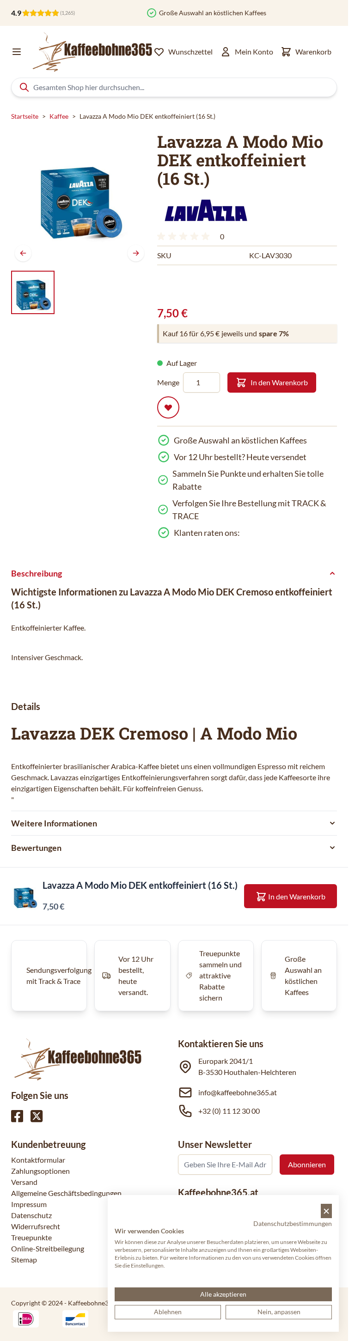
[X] (37, 1116)
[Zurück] (23, 253)
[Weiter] (136, 253)
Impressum (29, 1204)
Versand (24, 1181)
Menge (168, 382)
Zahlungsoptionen (40, 1170)
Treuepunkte (31, 1237)
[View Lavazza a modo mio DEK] (33, 292)
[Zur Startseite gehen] (91, 52)
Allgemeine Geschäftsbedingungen (66, 1193)
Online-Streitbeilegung (47, 1248)
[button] (205, 210)
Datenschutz (31, 1215)
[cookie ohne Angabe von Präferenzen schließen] (326, 1211)
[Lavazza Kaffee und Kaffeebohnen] (205, 210)
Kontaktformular (38, 1159)
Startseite (24, 116)
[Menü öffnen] (16, 51)
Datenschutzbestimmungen (292, 1223)
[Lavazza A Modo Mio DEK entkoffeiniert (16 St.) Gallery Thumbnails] (33, 292)
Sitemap (24, 1259)
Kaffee (58, 116)
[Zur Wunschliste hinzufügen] (168, 407)
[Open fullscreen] (79, 196)
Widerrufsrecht (35, 1226)
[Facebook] (17, 1116)
